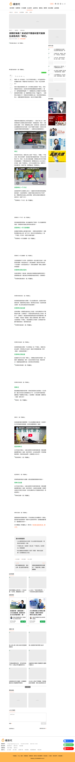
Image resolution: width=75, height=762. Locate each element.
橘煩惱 (40, 8)
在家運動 (17, 559)
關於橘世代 (9, 745)
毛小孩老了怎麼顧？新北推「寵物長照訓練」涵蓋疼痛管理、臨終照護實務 (60, 71)
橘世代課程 (9, 747)
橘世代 (10, 30)
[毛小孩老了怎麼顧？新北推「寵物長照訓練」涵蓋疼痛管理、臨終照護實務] (50, 71)
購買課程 (51, 3)
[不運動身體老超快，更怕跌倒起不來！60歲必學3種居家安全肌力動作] (18, 655)
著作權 (35, 755)
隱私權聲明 (40, 755)
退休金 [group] (16, 12)
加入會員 (9, 749)
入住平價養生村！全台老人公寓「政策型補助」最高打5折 (60, 75)
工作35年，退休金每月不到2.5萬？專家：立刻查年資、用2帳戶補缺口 (59, 58)
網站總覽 (60, 755)
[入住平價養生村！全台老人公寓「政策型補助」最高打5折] (50, 75)
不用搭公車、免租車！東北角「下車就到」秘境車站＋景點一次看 (60, 54)
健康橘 (16, 30)
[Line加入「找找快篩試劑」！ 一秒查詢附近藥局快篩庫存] (37, 582)
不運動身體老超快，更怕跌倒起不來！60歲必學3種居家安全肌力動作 (17, 664)
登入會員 (15, 749)
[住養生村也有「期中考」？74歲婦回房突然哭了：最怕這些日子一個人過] (50, 67)
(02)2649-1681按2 (25, 743)
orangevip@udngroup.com (13, 743)
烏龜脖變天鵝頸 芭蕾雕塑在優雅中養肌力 (37, 664)
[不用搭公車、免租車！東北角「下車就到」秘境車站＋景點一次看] (50, 54)
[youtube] (60, 4)
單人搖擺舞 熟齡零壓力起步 (36, 645)
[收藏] (10, 87)
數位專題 (50, 8)
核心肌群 (30, 559)
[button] (65, 4)
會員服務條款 (33, 749)
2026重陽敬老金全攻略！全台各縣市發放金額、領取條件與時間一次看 (60, 50)
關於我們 (55, 755)
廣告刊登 (15, 745)
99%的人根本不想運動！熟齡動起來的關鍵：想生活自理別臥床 (37, 682)
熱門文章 (50, 45)
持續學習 (18, 8)
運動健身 (22, 30)
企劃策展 (56, 8)
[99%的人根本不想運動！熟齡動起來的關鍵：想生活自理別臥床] (37, 673)
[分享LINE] (10, 79)
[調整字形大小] (10, 91)
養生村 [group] (11, 12)
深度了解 (23, 621)
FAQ (19, 755)
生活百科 (29, 8)
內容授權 (21, 745)
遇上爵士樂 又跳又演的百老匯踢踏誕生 (18, 646)
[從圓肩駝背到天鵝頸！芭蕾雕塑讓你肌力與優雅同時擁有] (18, 673)
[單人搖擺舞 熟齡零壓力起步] (37, 637)
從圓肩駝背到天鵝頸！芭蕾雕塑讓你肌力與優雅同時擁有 (17, 682)
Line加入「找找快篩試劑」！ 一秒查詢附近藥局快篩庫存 (37, 591)
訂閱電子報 (20, 749)
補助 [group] (27, 12)
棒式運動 (24, 559)
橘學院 (45, 8)
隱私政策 (39, 749)
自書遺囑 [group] (22, 12)
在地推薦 (23, 8)
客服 (21, 755)
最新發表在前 (42, 728)
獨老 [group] (31, 12)
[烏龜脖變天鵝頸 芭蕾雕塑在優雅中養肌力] (37, 655)
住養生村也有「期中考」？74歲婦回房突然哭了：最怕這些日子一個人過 (60, 67)
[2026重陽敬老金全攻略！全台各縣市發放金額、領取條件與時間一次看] (50, 50)
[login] (63, 4)
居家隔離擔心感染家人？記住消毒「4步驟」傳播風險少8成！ (17, 591)
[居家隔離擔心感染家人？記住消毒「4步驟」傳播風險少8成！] (18, 582)
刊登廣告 (15, 755)
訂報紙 (50, 755)
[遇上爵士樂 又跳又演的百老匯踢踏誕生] (18, 637)
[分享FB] (10, 75)
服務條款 (31, 755)
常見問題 (26, 749)
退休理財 (12, 8)
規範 (10, 723)
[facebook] (55, 4)
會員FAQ (15, 747)
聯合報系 (45, 755)
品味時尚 (35, 8)
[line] (58, 4)
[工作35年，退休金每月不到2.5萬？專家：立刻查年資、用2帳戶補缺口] (50, 58)
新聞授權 (26, 755)
